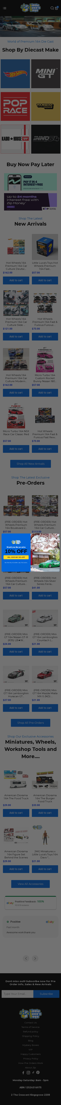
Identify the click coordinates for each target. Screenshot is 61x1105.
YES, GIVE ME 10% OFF (16, 557)
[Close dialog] (58, 535)
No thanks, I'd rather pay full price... (15, 562)
